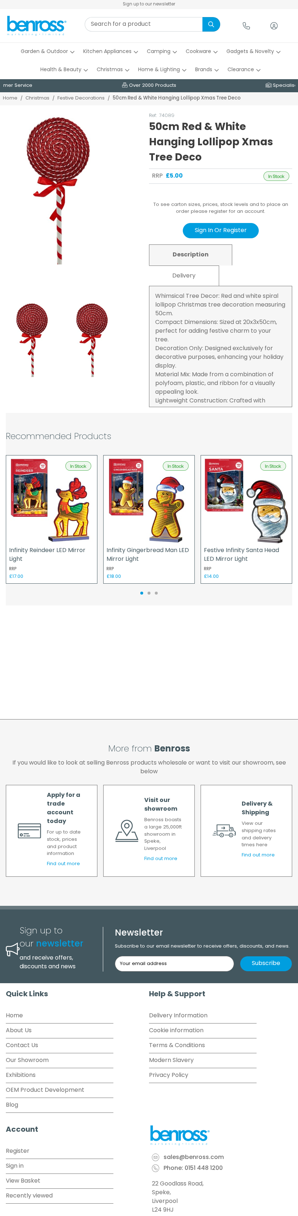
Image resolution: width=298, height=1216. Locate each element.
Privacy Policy (168, 1075)
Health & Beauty (60, 70)
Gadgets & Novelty (250, 51)
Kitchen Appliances (107, 51)
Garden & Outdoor (44, 51)
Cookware (198, 51)
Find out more (63, 864)
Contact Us (22, 1046)
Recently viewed (29, 1196)
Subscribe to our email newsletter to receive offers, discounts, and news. (202, 946)
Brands (203, 70)
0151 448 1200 (204, 1169)
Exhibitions (21, 1075)
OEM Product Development (45, 1090)
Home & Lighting (159, 70)
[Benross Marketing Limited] (220, 1135)
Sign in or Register (221, 231)
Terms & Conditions (177, 1046)
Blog (12, 1105)
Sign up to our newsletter (149, 4)
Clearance (240, 70)
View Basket (23, 1181)
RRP (157, 176)
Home (10, 98)
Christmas (110, 70)
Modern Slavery (171, 1060)
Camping (158, 51)
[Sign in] (274, 25)
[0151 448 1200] (246, 25)
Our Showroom (27, 1060)
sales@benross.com (194, 1158)
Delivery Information (178, 1016)
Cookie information (176, 1031)
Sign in (15, 1166)
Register (17, 1151)
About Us (19, 1031)
